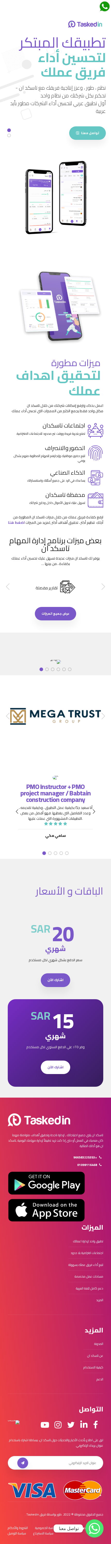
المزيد (99, 1300)
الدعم (100, 1379)
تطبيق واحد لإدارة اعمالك (88, 1241)
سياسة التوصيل (17, 1533)
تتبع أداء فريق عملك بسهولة (85, 1265)
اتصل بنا (82, 1528)
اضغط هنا (16, 522)
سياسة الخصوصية (46, 1528)
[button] (103, 587)
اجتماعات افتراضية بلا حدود (87, 1253)
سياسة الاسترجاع (43, 1533)
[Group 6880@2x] (39, 1119)
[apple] (46, 1210)
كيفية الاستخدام (93, 1367)
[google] (46, 1183)
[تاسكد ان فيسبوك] (95, 1425)
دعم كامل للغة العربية (89, 1288)
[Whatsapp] (94, 1528)
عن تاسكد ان (95, 1356)
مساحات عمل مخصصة (89, 1276)
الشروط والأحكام (18, 1528)
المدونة (98, 1344)
